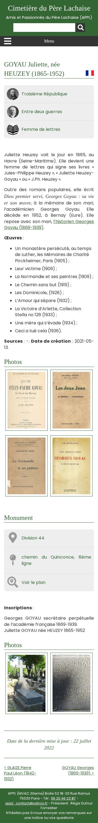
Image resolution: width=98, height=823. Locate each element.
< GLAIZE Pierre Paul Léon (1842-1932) (20, 773)
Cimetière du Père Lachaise (49, 12)
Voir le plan (33, 582)
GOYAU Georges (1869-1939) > (78, 770)
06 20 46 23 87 (63, 798)
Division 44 (33, 538)
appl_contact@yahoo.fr (26, 803)
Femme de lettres (41, 129)
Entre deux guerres (42, 111)
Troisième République (44, 94)
